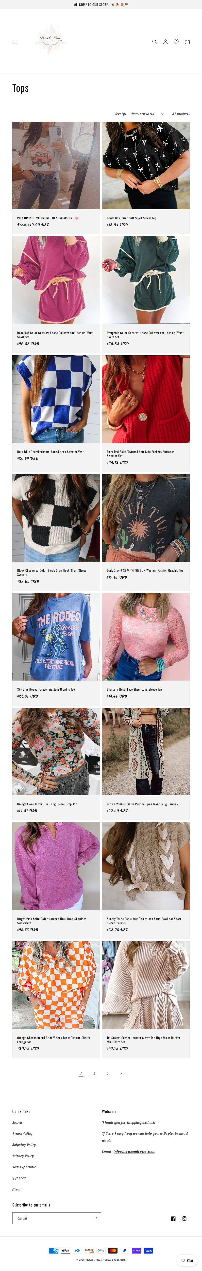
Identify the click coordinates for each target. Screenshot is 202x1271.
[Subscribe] (95, 1218)
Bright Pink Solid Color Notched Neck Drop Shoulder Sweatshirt (51, 921)
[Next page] (121, 1073)
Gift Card (19, 1178)
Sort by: (120, 114)
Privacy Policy (23, 1156)
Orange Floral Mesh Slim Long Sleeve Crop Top (47, 804)
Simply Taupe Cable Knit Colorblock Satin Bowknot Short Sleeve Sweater (144, 921)
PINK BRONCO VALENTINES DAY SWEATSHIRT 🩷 (48, 218)
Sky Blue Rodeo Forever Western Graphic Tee (46, 689)
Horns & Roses (94, 1259)
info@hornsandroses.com (134, 1151)
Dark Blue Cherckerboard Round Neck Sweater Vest (50, 452)
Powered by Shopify (114, 1259)
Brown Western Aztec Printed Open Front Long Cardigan (143, 804)
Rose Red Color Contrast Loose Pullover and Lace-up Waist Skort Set (55, 335)
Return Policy (22, 1133)
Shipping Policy (24, 1144)
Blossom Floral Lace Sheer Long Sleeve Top (134, 689)
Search (17, 1122)
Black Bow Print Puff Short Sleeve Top (131, 218)
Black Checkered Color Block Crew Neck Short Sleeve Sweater (51, 572)
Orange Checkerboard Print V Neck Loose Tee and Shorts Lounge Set (53, 1040)
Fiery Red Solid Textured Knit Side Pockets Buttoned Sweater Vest (141, 454)
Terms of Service (24, 1167)
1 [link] (81, 1073)
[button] (14, 41)
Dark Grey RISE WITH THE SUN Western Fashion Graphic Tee (145, 570)
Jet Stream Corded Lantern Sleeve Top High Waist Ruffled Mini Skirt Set (144, 1040)
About (16, 1189)
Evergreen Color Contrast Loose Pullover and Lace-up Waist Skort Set (145, 335)
